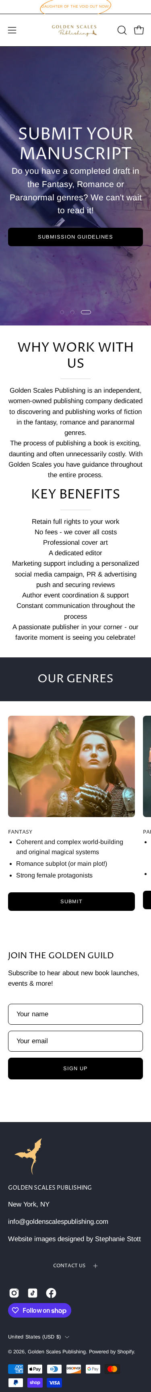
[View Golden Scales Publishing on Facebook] (51, 1293)
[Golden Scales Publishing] (76, 30)
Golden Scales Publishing (50, 1188)
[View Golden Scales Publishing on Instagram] (14, 1293)
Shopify (125, 1352)
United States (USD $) (34, 1337)
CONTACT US (69, 1265)
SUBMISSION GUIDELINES (75, 237)
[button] (121, 30)
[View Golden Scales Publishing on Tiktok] (33, 1293)
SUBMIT (71, 901)
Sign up (75, 1068)
